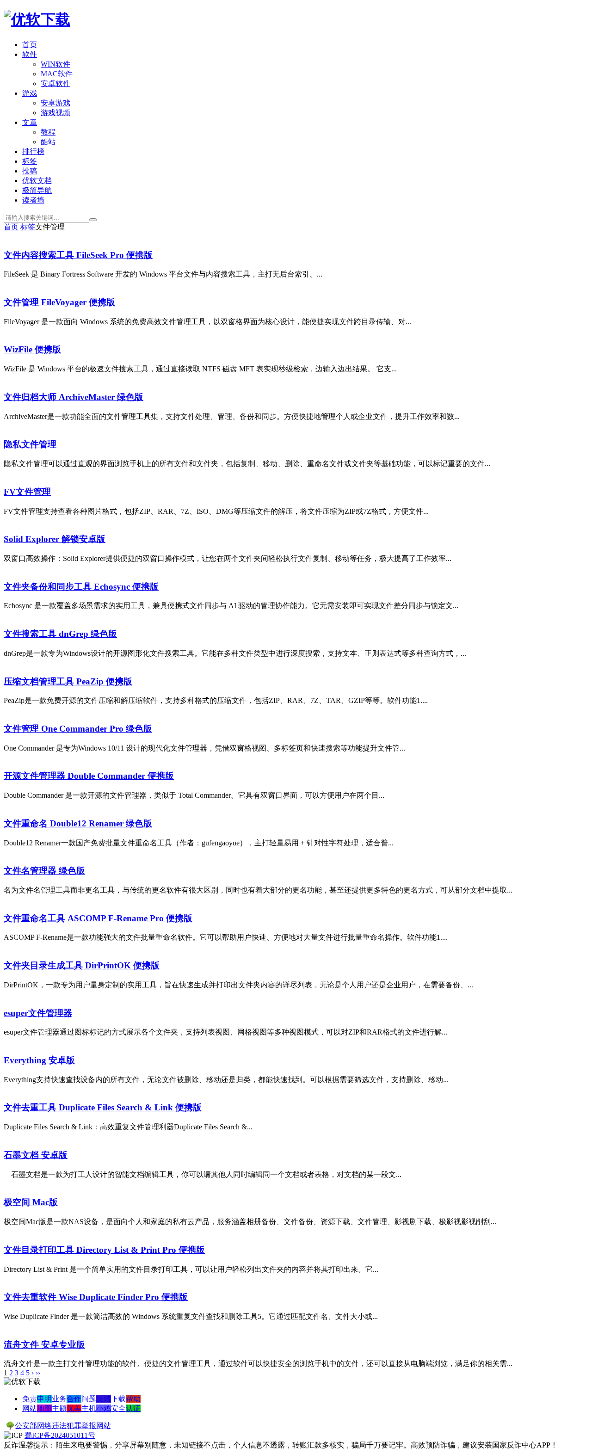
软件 (29, 54)
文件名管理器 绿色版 (44, 870)
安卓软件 (55, 83)
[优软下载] (37, 19)
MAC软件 (57, 74)
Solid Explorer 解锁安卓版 (54, 539)
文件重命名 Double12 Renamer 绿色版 (78, 823)
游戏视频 (55, 113)
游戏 (29, 93)
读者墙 (33, 200)
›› (38, 1373)
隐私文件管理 (30, 444)
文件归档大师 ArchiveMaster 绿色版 (73, 397)
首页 (29, 45)
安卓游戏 (55, 103)
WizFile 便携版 (32, 349)
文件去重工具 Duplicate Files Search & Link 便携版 (103, 1107)
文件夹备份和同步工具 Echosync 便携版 (81, 586)
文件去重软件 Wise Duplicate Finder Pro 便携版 (96, 1297)
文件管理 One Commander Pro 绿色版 (78, 728)
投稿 (29, 171)
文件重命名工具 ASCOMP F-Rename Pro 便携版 (98, 918)
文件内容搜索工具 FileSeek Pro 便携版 (78, 255)
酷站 (48, 142)
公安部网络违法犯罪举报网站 (63, 1425)
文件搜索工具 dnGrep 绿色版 (60, 634)
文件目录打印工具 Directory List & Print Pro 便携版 (104, 1250)
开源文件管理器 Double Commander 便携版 (89, 776)
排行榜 (33, 151)
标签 (29, 161)
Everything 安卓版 (39, 1060)
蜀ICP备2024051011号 (60, 1435)
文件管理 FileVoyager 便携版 (59, 302)
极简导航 (37, 190)
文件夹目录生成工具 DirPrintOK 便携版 (82, 965)
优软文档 (37, 181)
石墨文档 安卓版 (36, 1155)
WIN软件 (55, 64)
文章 (29, 122)
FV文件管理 (27, 492)
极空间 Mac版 (31, 1202)
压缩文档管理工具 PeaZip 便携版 (68, 681)
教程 (48, 132)
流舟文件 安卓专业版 (44, 1344)
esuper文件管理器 (38, 1013)
